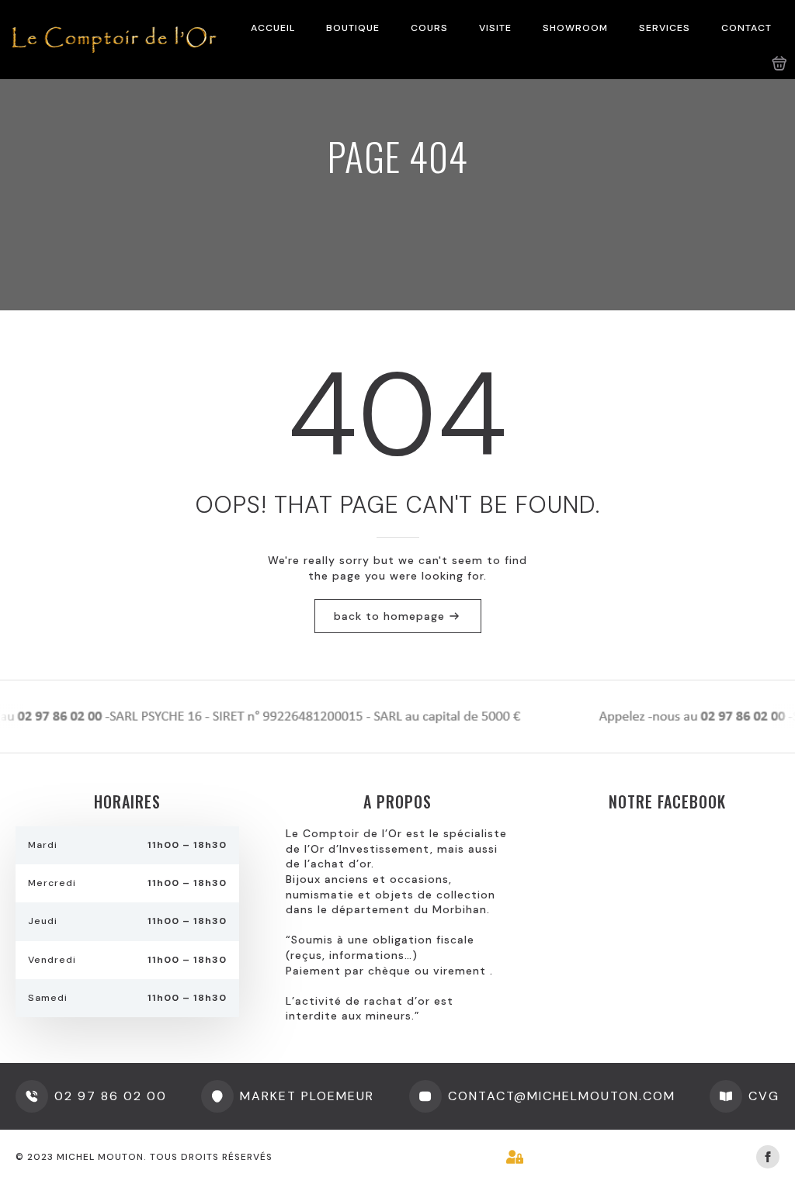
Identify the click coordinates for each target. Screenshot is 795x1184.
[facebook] (767, 1156)
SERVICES (664, 28)
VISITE (495, 28)
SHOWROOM (575, 28)
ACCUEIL (273, 28)
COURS (429, 28)
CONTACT (746, 28)
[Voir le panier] (779, 63)
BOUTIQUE (353, 28)
